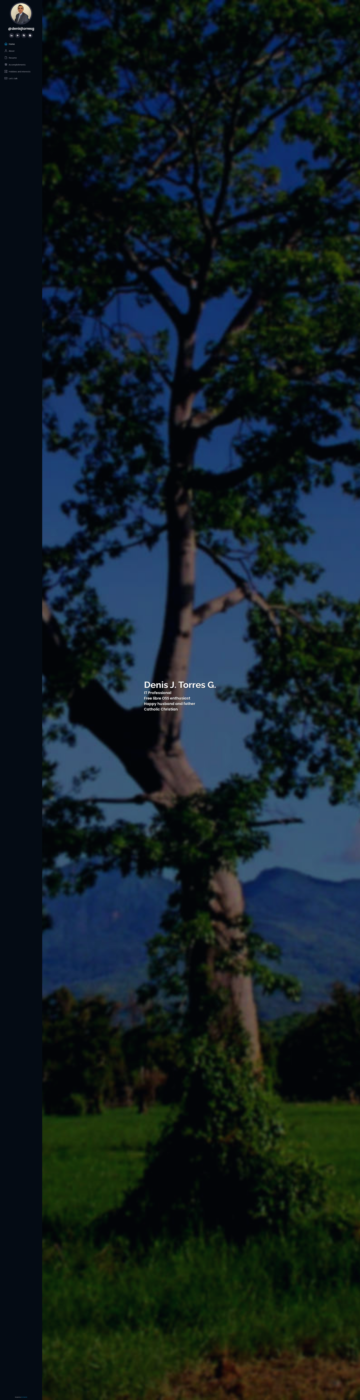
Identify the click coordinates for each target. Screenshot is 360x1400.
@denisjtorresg (21, 28)
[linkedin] (11, 35)
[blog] (30, 35)
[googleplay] (17, 35)
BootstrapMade (24, 1397)
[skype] (23, 35)
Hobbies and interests (20, 71)
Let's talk (13, 78)
